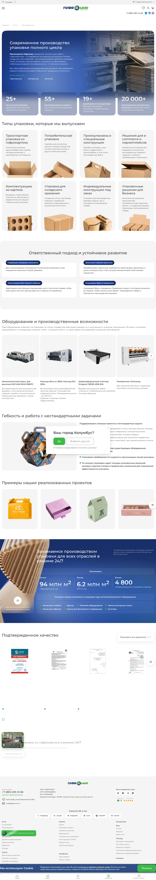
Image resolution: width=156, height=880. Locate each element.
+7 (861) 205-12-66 (134, 13)
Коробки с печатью (138, 878)
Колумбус (9, 2)
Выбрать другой (80, 441)
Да (59, 441)
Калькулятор (108, 878)
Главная (17, 878)
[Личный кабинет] (148, 8)
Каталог (47, 878)
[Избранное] (143, 8)
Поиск (78, 878)
